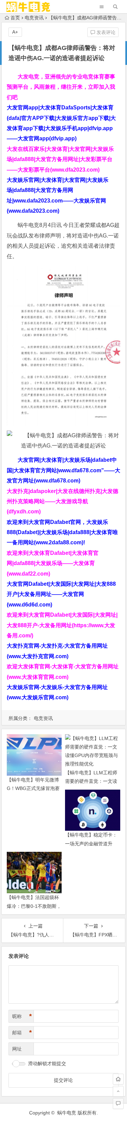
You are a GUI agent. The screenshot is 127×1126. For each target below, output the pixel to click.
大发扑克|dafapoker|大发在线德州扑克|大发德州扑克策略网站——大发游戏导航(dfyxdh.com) (62, 501)
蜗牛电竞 (66, 1112)
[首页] (118, 1079)
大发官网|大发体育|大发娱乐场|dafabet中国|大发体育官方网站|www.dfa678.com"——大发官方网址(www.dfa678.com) (63, 470)
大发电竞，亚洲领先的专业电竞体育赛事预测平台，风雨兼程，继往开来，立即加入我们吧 (61, 87)
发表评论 (105, 32)
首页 (15, 17)
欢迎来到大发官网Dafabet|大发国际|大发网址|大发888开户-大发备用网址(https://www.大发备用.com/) (62, 625)
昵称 (22, 1016)
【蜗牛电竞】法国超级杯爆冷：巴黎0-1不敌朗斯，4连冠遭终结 (34, 906)
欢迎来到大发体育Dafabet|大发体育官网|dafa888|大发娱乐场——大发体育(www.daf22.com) (53, 563)
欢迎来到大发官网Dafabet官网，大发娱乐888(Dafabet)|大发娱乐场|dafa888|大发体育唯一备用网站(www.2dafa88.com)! (62, 532)
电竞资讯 (34, 17)
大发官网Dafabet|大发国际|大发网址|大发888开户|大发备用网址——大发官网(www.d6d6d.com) (61, 594)
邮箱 (22, 1032)
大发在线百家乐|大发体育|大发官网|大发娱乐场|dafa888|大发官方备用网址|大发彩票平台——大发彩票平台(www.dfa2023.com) (60, 159)
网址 (17, 1049)
